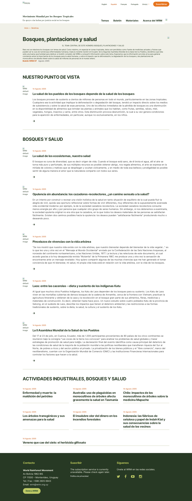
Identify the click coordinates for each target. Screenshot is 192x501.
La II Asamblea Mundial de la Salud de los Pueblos (66, 330)
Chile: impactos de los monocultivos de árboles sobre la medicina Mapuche (145, 396)
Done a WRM (32, 491)
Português (134, 4)
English (104, 4)
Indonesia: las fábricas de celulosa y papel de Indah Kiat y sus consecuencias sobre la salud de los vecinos (144, 421)
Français (124, 4)
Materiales (132, 20)
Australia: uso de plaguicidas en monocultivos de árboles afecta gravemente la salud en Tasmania (95, 396)
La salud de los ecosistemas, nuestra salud (62, 156)
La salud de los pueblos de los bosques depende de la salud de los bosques (83, 94)
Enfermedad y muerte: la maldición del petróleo (39, 394)
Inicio (26, 28)
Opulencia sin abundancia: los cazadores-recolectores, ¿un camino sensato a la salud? (91, 194)
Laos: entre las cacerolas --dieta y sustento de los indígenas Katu (76, 286)
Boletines (35, 28)
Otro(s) (145, 4)
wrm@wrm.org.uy (39, 484)
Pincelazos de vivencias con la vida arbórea (62, 241)
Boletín (117, 20)
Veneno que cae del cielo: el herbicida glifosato (54, 442)
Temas (105, 20)
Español (114, 4)
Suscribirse (161, 4)
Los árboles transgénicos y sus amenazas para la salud (44, 417)
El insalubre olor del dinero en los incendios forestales (95, 417)
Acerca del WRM (152, 20)
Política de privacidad (79, 476)
